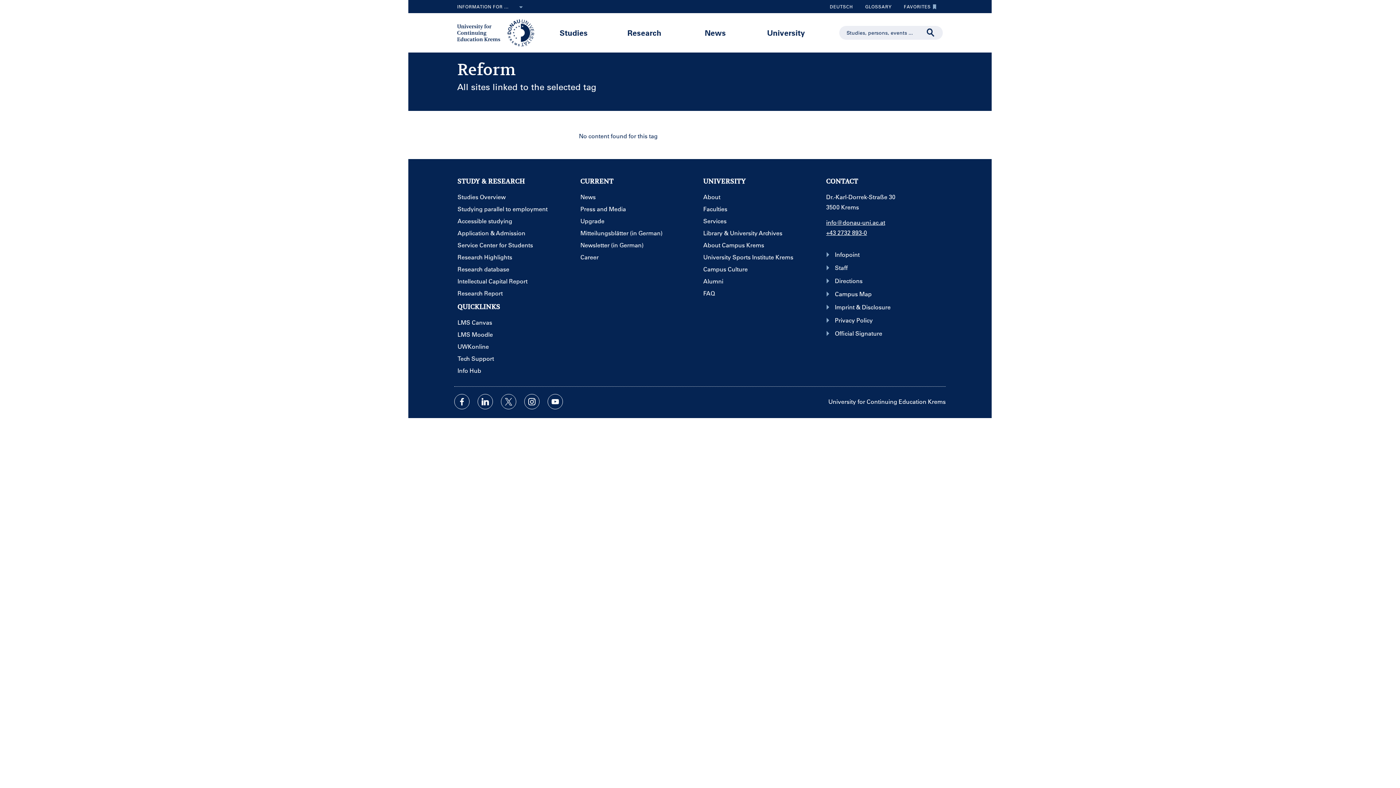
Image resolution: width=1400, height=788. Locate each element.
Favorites (914, 8)
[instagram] (532, 401)
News (715, 33)
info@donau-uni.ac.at (855, 222)
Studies (574, 33)
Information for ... (483, 6)
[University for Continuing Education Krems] (496, 32)
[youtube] (555, 401)
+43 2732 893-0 (846, 232)
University (786, 33)
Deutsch (841, 6)
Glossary (876, 8)
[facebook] (462, 401)
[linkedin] (485, 401)
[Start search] (930, 32)
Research (644, 33)
